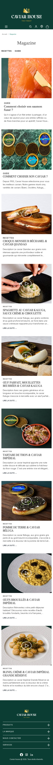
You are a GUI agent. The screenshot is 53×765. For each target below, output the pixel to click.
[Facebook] (21, 754)
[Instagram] (26, 754)
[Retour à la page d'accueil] (26, 14)
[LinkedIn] (31, 754)
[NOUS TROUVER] (42, 26)
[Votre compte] (36, 26)
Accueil (4, 34)
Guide (18, 51)
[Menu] (6, 26)
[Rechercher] (30, 26)
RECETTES (6, 51)
